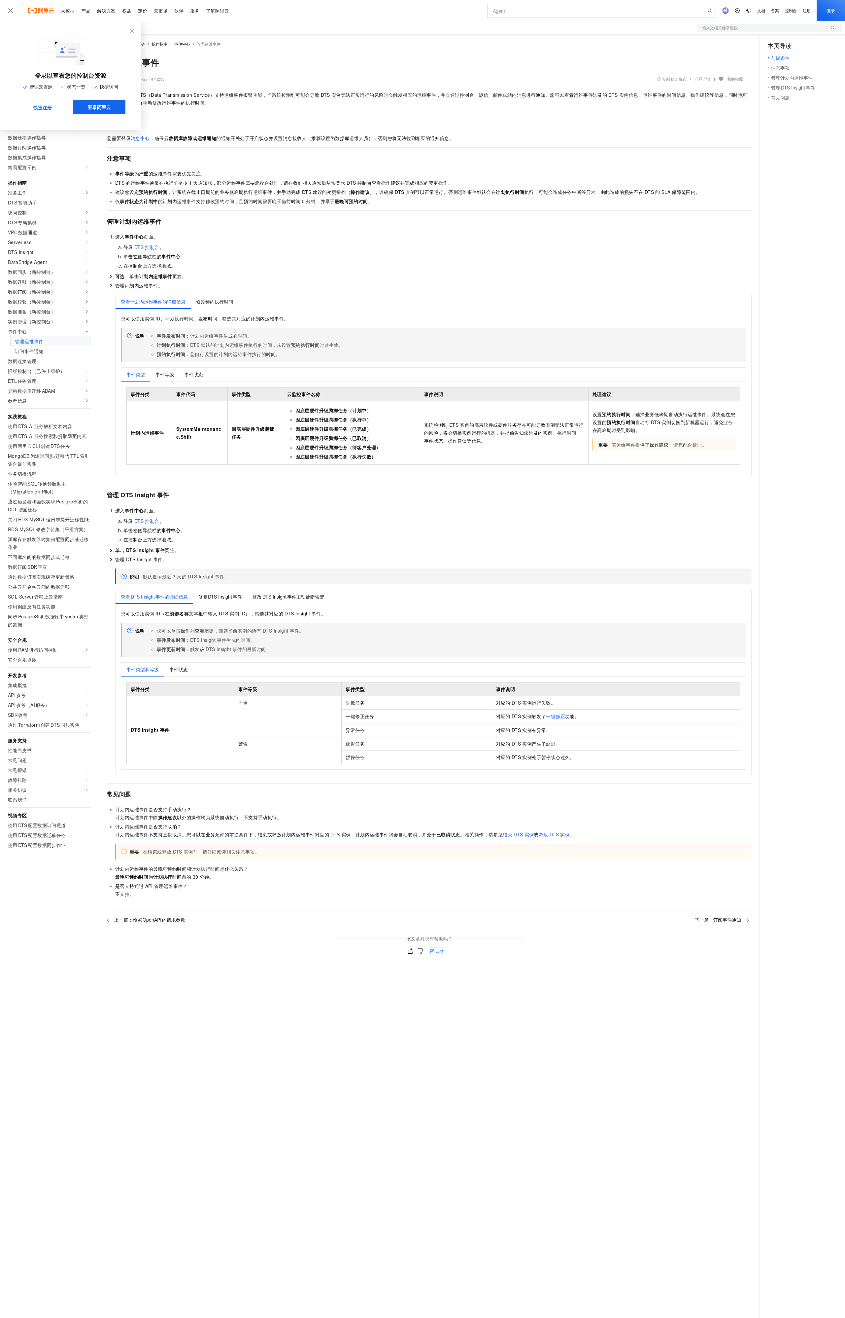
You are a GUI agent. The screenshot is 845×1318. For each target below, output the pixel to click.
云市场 (161, 10)
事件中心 (182, 44)
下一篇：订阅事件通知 (718, 919)
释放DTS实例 (554, 834)
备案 (775, 10)
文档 (761, 10)
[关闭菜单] (10, 10)
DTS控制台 (146, 247)
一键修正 (555, 716)
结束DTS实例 (518, 834)
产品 (85, 10)
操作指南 (160, 44)
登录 (831, 10)
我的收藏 (735, 79)
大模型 (68, 10)
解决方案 (106, 10)
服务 (194, 10)
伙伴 (179, 10)
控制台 (791, 10)
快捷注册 (42, 107)
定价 (142, 10)
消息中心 (140, 138)
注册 (807, 10)
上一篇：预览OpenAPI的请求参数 (149, 919)
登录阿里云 (99, 107)
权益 (126, 10)
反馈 (440, 951)
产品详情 (702, 79)
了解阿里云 (217, 10)
